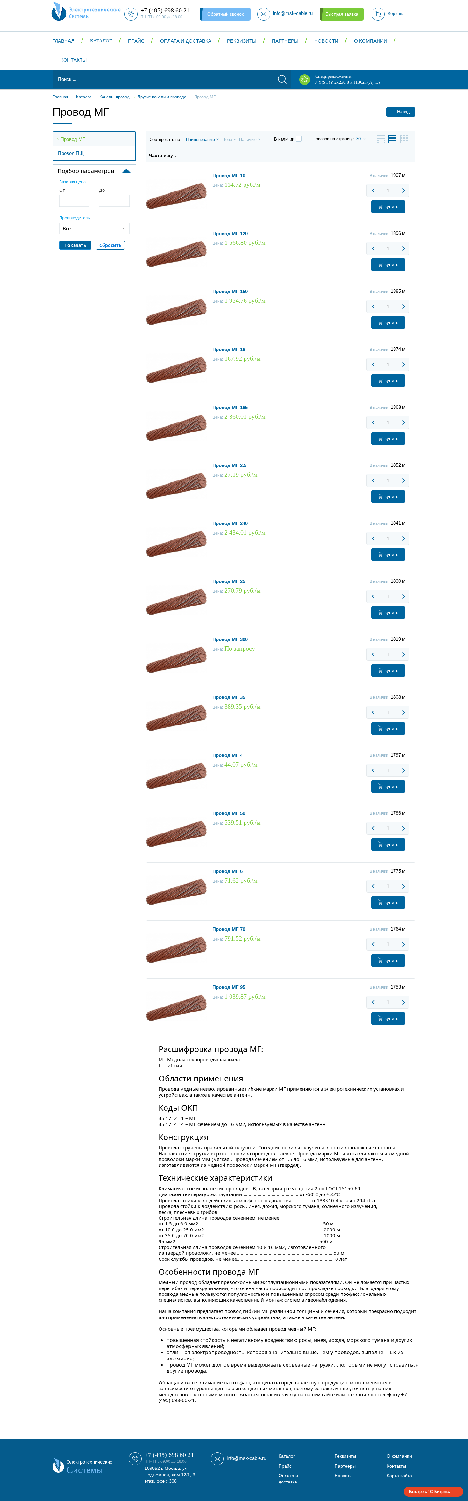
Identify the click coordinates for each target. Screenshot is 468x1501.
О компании (370, 41)
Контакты (73, 60)
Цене (227, 139)
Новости (326, 41)
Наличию (248, 139)
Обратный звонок (225, 14)
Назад (401, 111)
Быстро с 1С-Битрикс (429, 1491)
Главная (63, 41)
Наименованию (200, 139)
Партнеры (285, 41)
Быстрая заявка (341, 14)
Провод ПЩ (71, 153)
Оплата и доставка (185, 41)
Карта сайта (399, 1475)
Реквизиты (241, 41)
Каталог (101, 40)
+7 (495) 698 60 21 (169, 1454)
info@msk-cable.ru (246, 1458)
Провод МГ (72, 139)
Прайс (136, 41)
